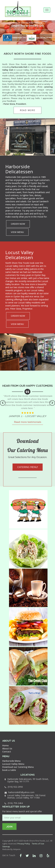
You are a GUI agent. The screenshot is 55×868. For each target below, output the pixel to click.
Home (5, 745)
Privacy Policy (23, 843)
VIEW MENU (17, 232)
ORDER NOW (18, 223)
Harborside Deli (19, 38)
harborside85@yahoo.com (21, 792)
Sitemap (6, 846)
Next (52, 403)
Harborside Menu (11, 760)
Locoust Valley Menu (13, 763)
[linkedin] (34, 855)
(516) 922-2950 (15, 786)
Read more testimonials (27, 419)
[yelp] (48, 855)
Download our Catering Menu (18, 767)
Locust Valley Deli (44, 38)
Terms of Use (38, 843)
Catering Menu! (27, 467)
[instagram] (41, 855)
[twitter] (27, 855)
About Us (7, 748)
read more (27, 110)
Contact (6, 751)
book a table (9, 770)
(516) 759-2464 (15, 803)
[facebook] (21, 855)
